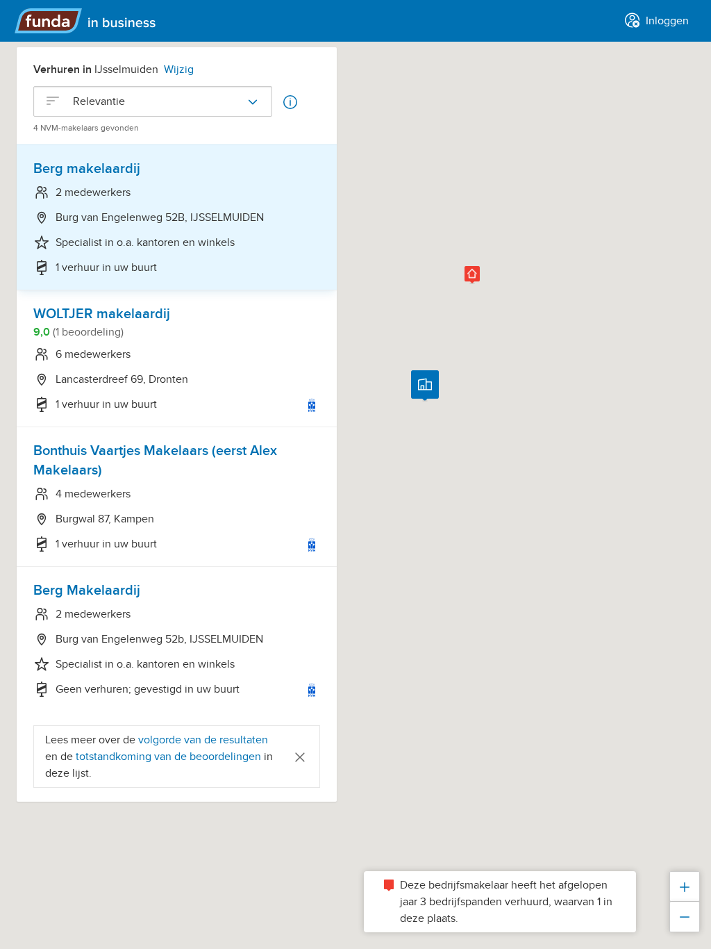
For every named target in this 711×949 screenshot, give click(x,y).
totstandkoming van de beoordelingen (170, 757)
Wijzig (179, 69)
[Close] (300, 756)
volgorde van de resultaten (203, 740)
